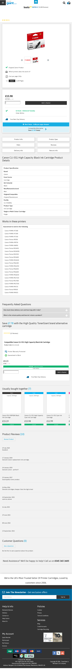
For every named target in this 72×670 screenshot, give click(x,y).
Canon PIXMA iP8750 (11, 242)
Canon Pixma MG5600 (12, 257)
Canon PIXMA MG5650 (12, 260)
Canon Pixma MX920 (11, 289)
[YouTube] (62, 653)
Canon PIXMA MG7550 (12, 283)
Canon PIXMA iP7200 (11, 230)
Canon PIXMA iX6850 (11, 245)
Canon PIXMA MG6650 (12, 275)
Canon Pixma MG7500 (12, 281)
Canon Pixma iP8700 (11, 239)
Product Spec (53, 139)
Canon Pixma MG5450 (12, 248)
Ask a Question (9, 546)
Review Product (9, 439)
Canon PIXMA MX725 (11, 286)
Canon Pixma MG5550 (12, 254)
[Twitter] (58, 653)
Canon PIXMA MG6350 (12, 266)
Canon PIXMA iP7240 (11, 233)
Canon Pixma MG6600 (12, 272)
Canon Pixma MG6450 (12, 269)
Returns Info (53, 150)
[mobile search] (64, 3)
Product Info (18, 139)
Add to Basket (46, 103)
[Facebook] (54, 653)
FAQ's (18, 145)
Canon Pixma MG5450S (12, 251)
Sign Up (63, 597)
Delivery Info (18, 150)
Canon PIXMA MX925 (11, 292)
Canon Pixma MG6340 (12, 263)
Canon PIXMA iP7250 (11, 236)
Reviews (53, 145)
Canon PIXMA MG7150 (12, 278)
